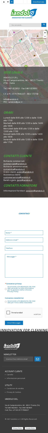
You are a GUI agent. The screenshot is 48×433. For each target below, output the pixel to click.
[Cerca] (43, 25)
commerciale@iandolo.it (15, 163)
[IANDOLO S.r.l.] (24, 13)
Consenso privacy (13, 284)
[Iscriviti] (37, 359)
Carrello (10, 374)
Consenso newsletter (14, 298)
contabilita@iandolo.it (14, 169)
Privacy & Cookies (14, 392)
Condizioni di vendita (15, 388)
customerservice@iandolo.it (16, 177)
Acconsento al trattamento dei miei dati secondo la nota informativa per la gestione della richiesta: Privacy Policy (21, 289)
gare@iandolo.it (24, 180)
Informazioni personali (16, 378)
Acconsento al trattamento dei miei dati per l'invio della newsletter (21, 301)
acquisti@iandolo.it (35, 190)
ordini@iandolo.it (25, 172)
